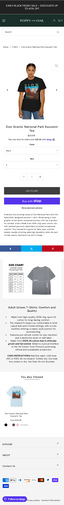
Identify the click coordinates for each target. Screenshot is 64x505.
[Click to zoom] (56, 65)
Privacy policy (33, 500)
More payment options (32, 207)
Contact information (50, 500)
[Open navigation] (9, 20)
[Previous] (7, 89)
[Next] (56, 89)
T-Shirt (15, 47)
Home (5, 47)
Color (32, 144)
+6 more (24, 425)
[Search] (58, 32)
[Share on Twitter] (31, 248)
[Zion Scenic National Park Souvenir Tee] (16, 396)
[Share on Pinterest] (52, 248)
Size (32, 159)
